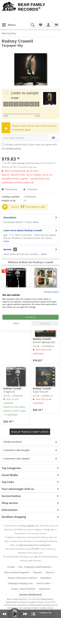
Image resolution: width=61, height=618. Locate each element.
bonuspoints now (35, 206)
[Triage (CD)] (15, 277)
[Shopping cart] (56, 25)
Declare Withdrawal (30, 594)
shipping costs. (32, 525)
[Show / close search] (32, 25)
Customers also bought (16, 450)
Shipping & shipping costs (20, 583)
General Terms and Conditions (22, 577)
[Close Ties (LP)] (45, 376)
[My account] (48, 25)
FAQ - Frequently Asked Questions (34, 566)
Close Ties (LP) (42, 390)
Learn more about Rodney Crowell (22, 230)
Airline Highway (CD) (44, 340)
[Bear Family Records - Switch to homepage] (9, 7)
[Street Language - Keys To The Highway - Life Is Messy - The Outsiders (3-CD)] (45, 277)
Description (9, 217)
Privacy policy (51, 291)
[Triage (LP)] (15, 376)
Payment (37, 572)
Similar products (12, 441)
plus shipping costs (21, 163)
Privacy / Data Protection (23, 588)
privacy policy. (13, 148)
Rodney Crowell (17, 41)
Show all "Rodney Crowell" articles (29, 431)
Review (7, 249)
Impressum (44, 588)
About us (49, 572)
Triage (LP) (12, 390)
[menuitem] (8, 25)
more (35, 222)
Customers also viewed (16, 458)
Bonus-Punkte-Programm (17, 572)
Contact (11, 566)
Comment (32, 189)
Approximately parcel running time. (35, 545)
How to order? (43, 583)
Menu (12, 25)
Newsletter (46, 577)
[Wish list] (40, 25)
